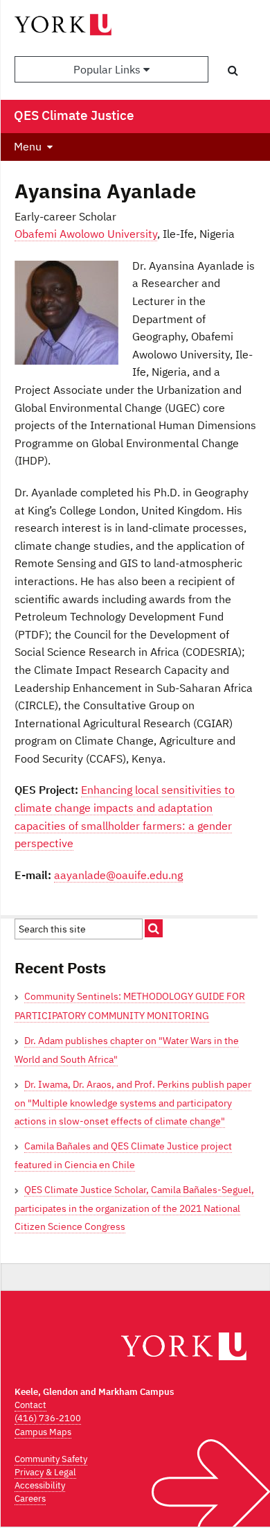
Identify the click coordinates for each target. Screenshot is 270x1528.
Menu (28, 146)
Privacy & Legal (45, 1472)
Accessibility (40, 1485)
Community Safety (51, 1459)
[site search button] (154, 928)
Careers (30, 1498)
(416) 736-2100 (48, 1418)
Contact (30, 1405)
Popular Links (108, 69)
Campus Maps (43, 1432)
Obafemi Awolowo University (86, 234)
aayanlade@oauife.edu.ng (118, 875)
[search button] (233, 70)
